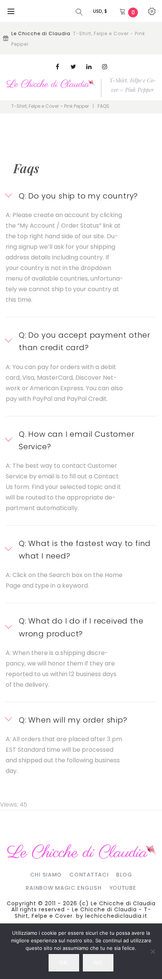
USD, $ (100, 11)
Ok (64, 962)
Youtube (122, 888)
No (98, 962)
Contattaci (89, 874)
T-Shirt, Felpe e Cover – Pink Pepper (50, 106)
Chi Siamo (46, 874)
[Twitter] (73, 66)
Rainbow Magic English (63, 888)
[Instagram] (104, 66)
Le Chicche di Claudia (123, 903)
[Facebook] (57, 66)
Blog (124, 874)
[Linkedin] (89, 66)
